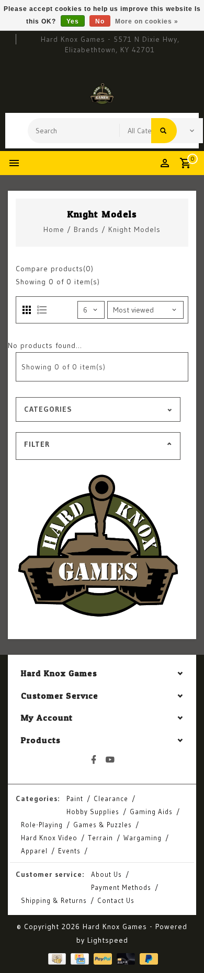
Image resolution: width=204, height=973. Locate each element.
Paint (74, 798)
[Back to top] (183, 946)
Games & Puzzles (102, 824)
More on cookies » (146, 21)
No (100, 21)
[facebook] (94, 759)
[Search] (164, 130)
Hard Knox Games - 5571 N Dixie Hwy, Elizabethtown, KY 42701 (110, 44)
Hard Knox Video (49, 837)
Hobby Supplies (92, 811)
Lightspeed (107, 940)
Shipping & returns (54, 900)
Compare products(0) (55, 268)
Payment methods (121, 887)
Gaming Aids (151, 811)
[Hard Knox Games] (102, 93)
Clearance (111, 798)
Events (69, 851)
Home (53, 229)
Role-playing (42, 824)
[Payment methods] (56, 958)
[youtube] (110, 759)
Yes (72, 21)
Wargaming (142, 837)
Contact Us (115, 900)
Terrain (100, 837)
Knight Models (134, 229)
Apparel (34, 851)
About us (106, 874)
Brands (86, 229)
